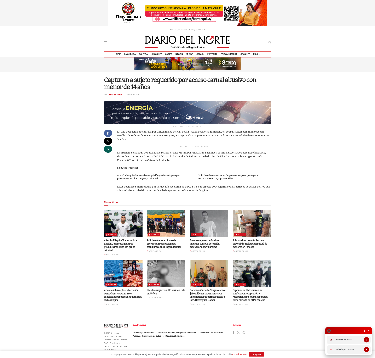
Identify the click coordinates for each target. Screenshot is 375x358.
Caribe (168, 54)
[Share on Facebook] (108, 133)
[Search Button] (270, 42)
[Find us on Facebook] (233, 332)
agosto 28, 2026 (112, 254)
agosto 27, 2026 (198, 304)
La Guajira (130, 54)
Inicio (118, 54)
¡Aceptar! (256, 354)
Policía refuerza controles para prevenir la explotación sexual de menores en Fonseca (250, 243)
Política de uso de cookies (212, 332)
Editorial (212, 54)
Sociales (245, 54)
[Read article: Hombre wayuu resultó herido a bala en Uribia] (166, 273)
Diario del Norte (115, 94)
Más (255, 54)
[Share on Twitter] (108, 141)
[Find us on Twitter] (238, 332)
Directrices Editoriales (175, 336)
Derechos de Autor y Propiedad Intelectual (177, 332)
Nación (179, 54)
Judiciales (156, 54)
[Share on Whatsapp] (108, 149)
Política (143, 54)
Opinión (200, 54)
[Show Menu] (105, 42)
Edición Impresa (229, 54)
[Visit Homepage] (187, 42)
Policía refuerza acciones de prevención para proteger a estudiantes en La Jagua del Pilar (164, 243)
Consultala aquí (239, 354)
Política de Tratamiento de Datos (147, 336)
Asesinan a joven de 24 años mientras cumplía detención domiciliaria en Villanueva (205, 243)
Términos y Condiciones (143, 332)
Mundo (189, 54)
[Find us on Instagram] (244, 332)
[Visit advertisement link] (187, 13)
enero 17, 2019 (133, 94)
